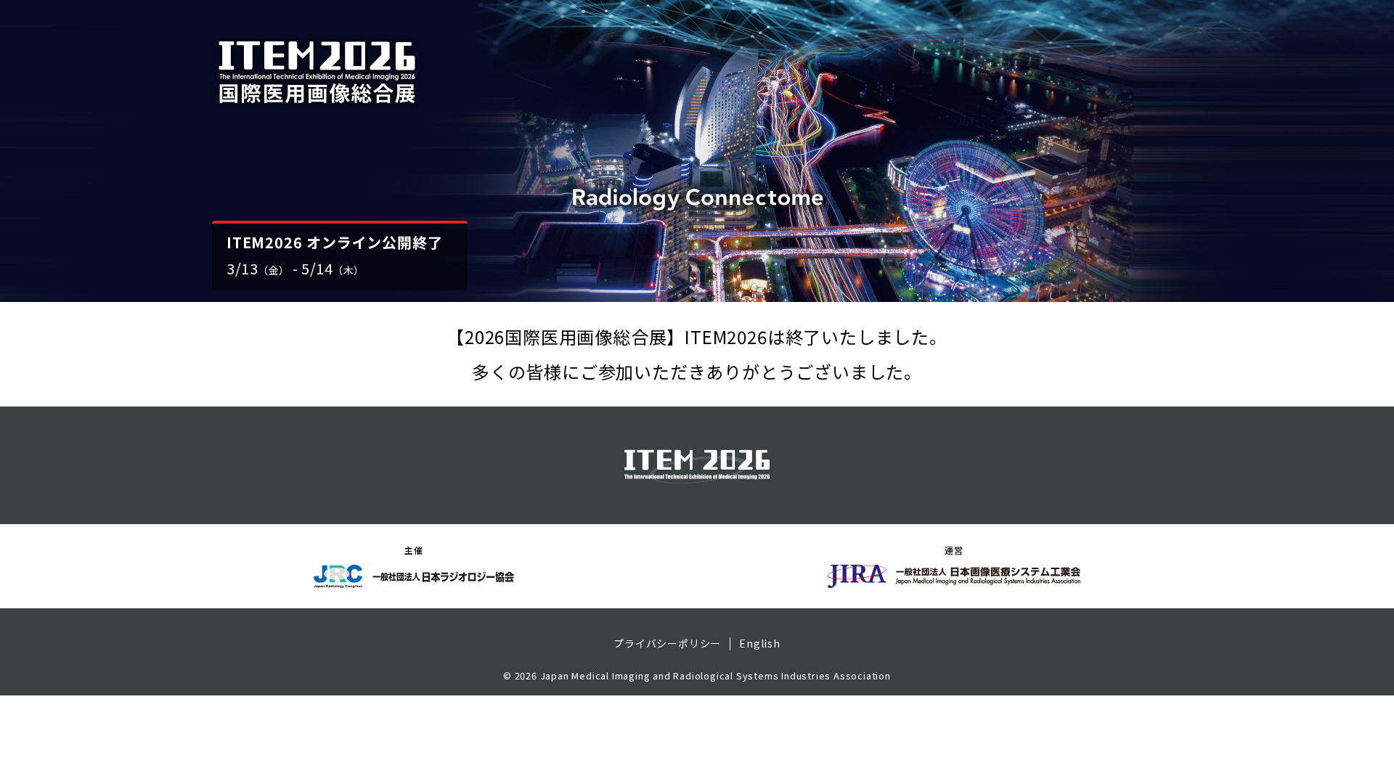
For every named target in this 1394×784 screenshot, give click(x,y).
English (759, 643)
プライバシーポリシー (667, 643)
